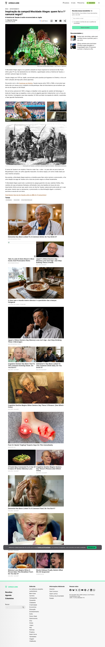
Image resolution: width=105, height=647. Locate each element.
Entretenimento (14, 9)
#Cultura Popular (26, 200)
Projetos (32, 632)
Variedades (32, 636)
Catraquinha (33, 598)
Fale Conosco (53, 591)
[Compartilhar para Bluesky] (56, 21)
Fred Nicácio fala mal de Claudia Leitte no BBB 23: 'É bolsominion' (26, 195)
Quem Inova (33, 634)
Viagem (31, 639)
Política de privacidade (56, 596)
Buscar (7, 604)
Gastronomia (33, 618)
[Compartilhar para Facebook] (60, 21)
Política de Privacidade (44, 547)
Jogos (31, 625)
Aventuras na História (25, 83)
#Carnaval (9, 200)
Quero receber (85, 27)
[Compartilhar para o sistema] (65, 21)
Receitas (81, 3)
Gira (74, 3)
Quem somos (53, 593)
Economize (32, 607)
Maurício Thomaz (12, 20)
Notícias (31, 630)
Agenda (66, 3)
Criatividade (33, 605)
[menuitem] (15, 592)
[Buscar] (23, 607)
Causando (32, 600)
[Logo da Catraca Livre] (12, 2)
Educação (32, 609)
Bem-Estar (32, 593)
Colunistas (9, 598)
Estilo (31, 614)
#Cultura (16, 200)
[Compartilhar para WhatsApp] (51, 21)
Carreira (31, 596)
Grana (31, 623)
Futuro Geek (33, 616)
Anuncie (92, 3)
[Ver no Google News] (43, 21)
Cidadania (32, 602)
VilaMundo (32, 641)
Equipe (51, 598)
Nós (30, 627)
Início (6, 9)
